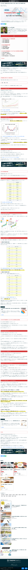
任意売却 (7, 494)
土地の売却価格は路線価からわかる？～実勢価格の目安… (7, 470)
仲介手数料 (2, 494)
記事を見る (2, 427)
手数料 (22, 494)
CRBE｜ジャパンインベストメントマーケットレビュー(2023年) (10, 157)
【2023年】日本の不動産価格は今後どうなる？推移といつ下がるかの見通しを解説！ (13, 136)
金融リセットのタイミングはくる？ (7, 54)
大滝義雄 (19, 474)
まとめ (2, 58)
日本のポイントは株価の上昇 (6, 53)
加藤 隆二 (6, 474)
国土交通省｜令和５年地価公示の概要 (7, 202)
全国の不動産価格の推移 (5, 47)
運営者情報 (12, 564)
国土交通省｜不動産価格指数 (6, 109)
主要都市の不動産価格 (5, 48)
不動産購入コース (2, 486)
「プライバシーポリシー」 (16, 567)
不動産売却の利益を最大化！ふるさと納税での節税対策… (20, 470)
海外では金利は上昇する (5, 52)
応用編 (19, 494)
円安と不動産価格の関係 (5, 42)
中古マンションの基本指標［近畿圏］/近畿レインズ (9, 297)
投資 (25, 494)
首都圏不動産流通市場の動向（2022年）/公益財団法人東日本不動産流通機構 (12, 268)
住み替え (10, 494)
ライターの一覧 (15, 564)
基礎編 (2, 473)
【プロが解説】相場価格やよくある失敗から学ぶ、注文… (7, 484)
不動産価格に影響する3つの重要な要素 (8, 38)
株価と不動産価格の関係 (5, 41)
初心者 (14, 494)
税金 (17, 473)
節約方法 (19, 473)
